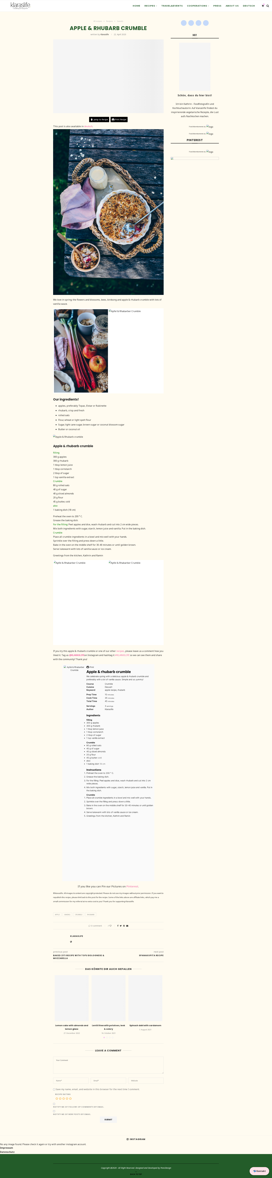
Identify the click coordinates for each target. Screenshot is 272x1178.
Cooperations (197, 5)
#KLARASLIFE (122, 655)
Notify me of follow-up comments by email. (78, 1107)
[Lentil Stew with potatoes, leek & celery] (109, 998)
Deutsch (249, 5)
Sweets (120, 21)
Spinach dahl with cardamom (145, 1025)
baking (67, 914)
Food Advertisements (196, 126)
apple (57, 914)
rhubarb (90, 914)
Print (91, 667)
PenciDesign (166, 1168)
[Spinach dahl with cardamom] (145, 998)
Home (136, 5)
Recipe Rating (63, 1094)
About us (232, 5)
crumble (78, 914)
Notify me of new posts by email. (72, 1114)
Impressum (6, 1147)
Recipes (149, 5)
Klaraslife (104, 34)
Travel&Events (172, 5)
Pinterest (132, 886)
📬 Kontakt (259, 1171)
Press (217, 5)
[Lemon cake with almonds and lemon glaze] (72, 998)
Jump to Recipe (100, 119)
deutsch (88, 126)
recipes (120, 651)
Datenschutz (7, 1151)
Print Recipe (120, 119)
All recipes (97, 21)
